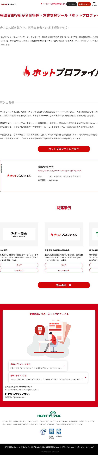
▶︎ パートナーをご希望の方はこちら (53, 4)
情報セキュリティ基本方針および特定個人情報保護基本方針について (41, 447)
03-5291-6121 (20, 397)
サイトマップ (89, 447)
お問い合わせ (72, 4)
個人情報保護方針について (12, 447)
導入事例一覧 (63, 285)
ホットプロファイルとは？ (63, 148)
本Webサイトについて (69, 447)
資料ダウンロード (84, 4)
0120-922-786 (17, 394)
